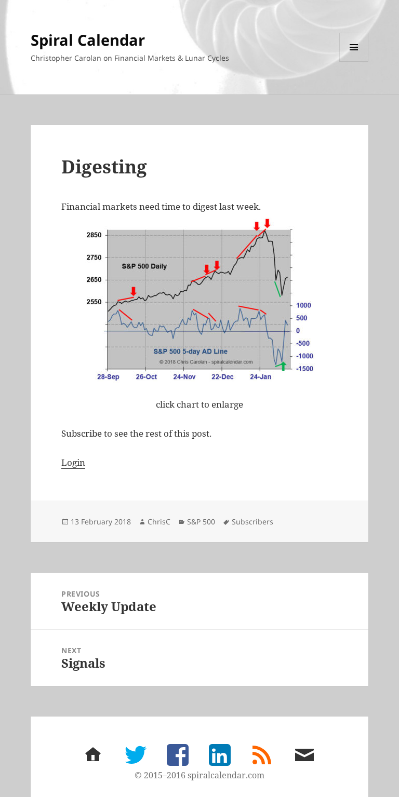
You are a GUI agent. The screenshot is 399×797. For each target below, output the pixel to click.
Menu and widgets (354, 61)
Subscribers (252, 521)
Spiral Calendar (88, 40)
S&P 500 (201, 521)
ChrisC (159, 521)
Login (73, 462)
